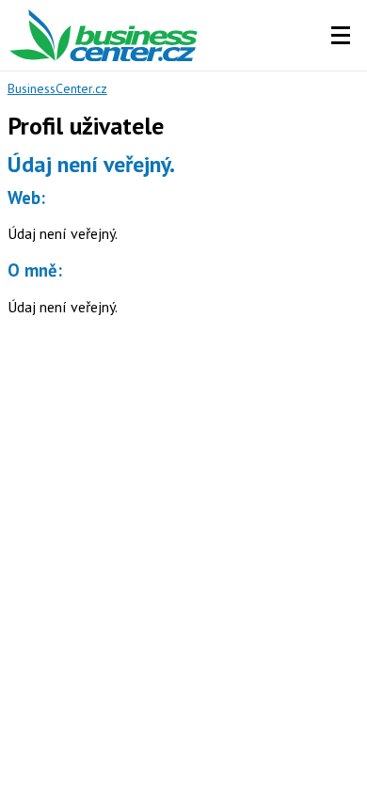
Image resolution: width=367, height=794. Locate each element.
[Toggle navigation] (341, 36)
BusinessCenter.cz (57, 88)
